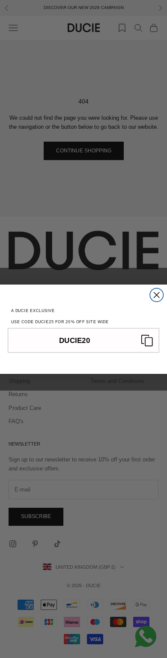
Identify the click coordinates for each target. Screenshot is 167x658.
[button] (83, 340)
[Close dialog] (156, 294)
